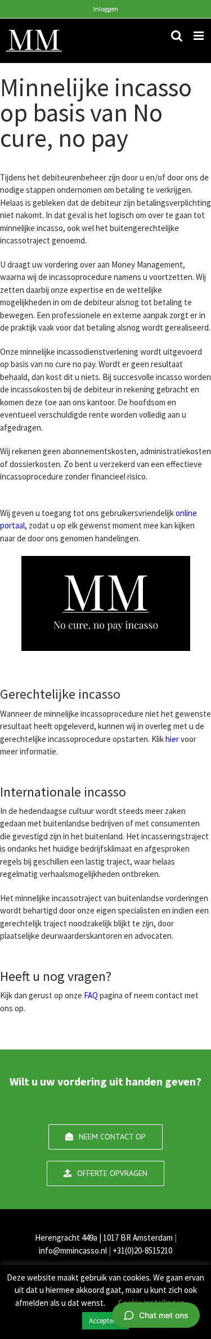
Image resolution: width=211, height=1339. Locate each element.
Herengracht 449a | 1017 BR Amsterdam (104, 1237)
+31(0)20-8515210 (142, 1250)
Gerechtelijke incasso (60, 694)
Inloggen (105, 8)
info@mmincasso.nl (73, 1250)
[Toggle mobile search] (176, 36)
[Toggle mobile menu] (199, 36)
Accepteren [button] (105, 1321)
